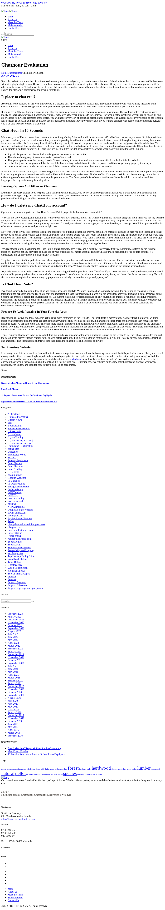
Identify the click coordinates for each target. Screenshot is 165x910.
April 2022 (13, 642)
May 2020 (13, 706)
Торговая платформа (19, 573)
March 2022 (14, 645)
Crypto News (14, 434)
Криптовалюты (16, 570)
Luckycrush (53, 794)
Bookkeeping (14, 425)
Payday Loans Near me (20, 518)
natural (8, 773)
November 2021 (16, 657)
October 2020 (15, 692)
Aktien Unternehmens (9, 769)
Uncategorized (15, 72)
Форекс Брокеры (17, 582)
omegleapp (6, 794)
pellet (20, 773)
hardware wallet (85, 769)
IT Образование (16, 483)
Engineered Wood (17, 454)
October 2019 (15, 721)
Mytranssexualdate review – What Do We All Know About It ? (29, 401)
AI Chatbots (14, 414)
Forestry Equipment (18, 460)
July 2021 (13, 666)
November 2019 (16, 718)
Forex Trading (15, 469)
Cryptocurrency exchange (21, 440)
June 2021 (13, 669)
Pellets (11, 521)
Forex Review (15, 463)
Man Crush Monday (10, 389)
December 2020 (16, 686)
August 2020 (14, 698)
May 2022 (13, 639)
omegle (5, 792)
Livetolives (65, 794)
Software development (19, 547)
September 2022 (16, 628)
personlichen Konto (33, 774)
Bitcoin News (15, 419)
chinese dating (15, 431)
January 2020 (14, 712)
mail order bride (16, 501)
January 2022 (14, 651)
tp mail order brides (17, 559)
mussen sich (155, 769)
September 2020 (16, 695)
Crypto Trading (15, 437)
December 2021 (16, 654)
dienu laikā (40, 769)
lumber (144, 768)
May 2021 (13, 671)
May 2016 (13, 727)
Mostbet (12, 504)
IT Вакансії (14, 480)
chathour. (77, 359)
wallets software (96, 774)
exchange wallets (61, 769)
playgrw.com (14, 527)
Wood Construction (18, 567)
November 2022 (16, 622)
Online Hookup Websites (20, 509)
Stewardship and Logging (21, 550)
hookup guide (15, 475)
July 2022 (13, 634)
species (70, 773)
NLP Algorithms (16, 506)
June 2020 (13, 703)
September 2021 (16, 663)
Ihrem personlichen (119, 769)
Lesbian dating (15, 489)
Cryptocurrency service (19, 443)
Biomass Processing (18, 416)
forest (73, 768)
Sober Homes (15, 541)
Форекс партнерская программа (25, 588)
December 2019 (16, 715)
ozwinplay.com (15, 515)
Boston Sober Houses (19, 428)
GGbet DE (13, 472)
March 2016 (14, 732)
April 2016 (13, 729)
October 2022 (15, 625)
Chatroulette (27, 794)
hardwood (101, 768)
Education (13, 451)
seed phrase (46, 774)
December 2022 (16, 619)
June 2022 (13, 637)
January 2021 (14, 683)
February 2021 (15, 680)
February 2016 (15, 735)
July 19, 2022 (8, 75)
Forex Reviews (15, 466)
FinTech (12, 457)
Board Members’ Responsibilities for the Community (25, 383)
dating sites (13, 448)
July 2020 (13, 700)
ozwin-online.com (17, 512)
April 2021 (13, 674)
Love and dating (16, 498)
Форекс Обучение (17, 585)
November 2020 (16, 689)
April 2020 (13, 709)
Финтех (12, 576)
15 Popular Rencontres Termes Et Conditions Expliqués (26, 395)
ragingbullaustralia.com (19, 538)
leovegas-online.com (18, 486)
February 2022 (15, 648)
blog (10, 422)
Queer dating (14, 535)
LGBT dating (15, 492)
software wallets (57, 774)
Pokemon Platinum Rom (20, 530)
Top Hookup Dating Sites (21, 556)
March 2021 (14, 677)
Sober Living (14, 544)
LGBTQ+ (13, 495)
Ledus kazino (132, 769)
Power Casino (15, 533)
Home (4, 72)
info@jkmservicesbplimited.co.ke (18, 819)
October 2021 (15, 660)
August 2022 (14, 631)
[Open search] (2, 34)
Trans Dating (14, 562)
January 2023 (14, 616)
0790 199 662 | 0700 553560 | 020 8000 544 (24, 2)
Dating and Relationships (20, 446)
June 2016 (13, 724)
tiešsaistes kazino (83, 774)
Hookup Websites (17, 477)
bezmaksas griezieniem (26, 769)
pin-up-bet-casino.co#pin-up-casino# (26, 524)
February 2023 (15, 613)
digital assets (49, 769)
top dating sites (15, 553)
